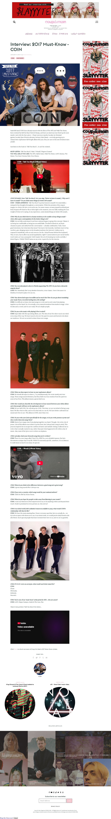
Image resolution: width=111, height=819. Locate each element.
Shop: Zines (78, 32)
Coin (12, 58)
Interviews (42, 32)
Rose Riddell (27, 54)
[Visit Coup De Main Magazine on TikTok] (56, 792)
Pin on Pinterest (40, 657)
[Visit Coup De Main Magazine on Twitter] (58, 792)
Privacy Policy (55, 806)
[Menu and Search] (14, 22)
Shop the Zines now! (6, 818)
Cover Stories (60, 32)
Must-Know (20, 58)
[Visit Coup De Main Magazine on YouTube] (51, 792)
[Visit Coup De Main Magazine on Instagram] (54, 792)
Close (15, 818)
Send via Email (46, 657)
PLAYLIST (96, 22)
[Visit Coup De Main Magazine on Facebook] (49, 792)
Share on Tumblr (43, 657)
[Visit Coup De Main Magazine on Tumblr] (60, 792)
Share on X (36, 657)
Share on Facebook (33, 657)
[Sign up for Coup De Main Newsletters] (63, 792)
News (29, 35)
